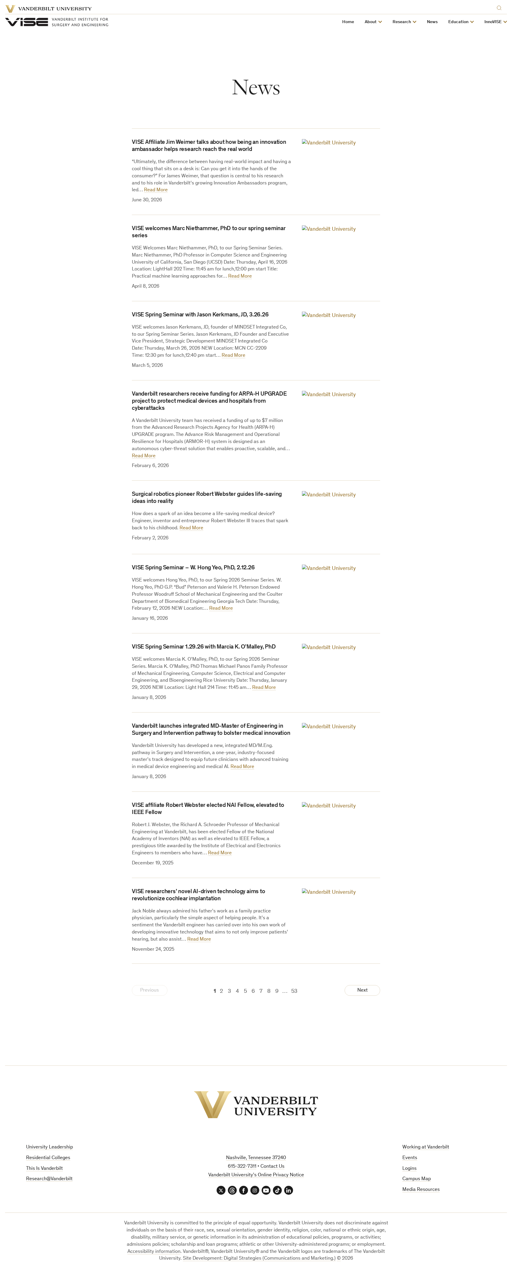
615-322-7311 (242, 1166)
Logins (409, 1168)
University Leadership (49, 1147)
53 (294, 991)
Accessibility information (153, 1251)
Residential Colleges (48, 1158)
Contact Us (272, 1166)
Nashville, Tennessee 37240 (256, 1158)
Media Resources (421, 1189)
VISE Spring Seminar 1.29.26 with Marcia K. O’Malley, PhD (204, 647)
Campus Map (416, 1179)
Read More (156, 190)
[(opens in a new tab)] (341, 165)
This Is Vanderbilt (44, 1168)
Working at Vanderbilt (425, 1147)
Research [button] (402, 22)
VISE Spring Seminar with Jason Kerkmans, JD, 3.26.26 (200, 315)
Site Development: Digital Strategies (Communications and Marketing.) (259, 1258)
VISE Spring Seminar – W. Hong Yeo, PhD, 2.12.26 (193, 568)
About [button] (371, 22)
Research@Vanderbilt (49, 1179)
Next (362, 990)
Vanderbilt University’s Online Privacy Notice (256, 1175)
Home (348, 22)
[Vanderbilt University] (256, 1104)
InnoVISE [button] (493, 22)
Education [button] (458, 22)
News (432, 22)
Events (409, 1158)
